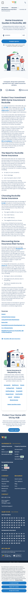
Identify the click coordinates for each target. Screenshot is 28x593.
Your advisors (18, 481)
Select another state (14, 404)
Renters (17, 452)
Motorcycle (6, 452)
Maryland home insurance (9, 9)
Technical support (6, 506)
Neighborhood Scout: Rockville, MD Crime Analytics (12, 331)
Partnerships (5, 481)
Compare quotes (14, 41)
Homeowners (19, 449)
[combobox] (11, 35)
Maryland (14, 7)
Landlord (19, 456)
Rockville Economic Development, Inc (13, 325)
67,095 (6, 107)
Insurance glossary (20, 488)
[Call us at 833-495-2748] (25, 3)
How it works (18, 479)
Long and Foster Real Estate (10, 320)
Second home (19, 459)
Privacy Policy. (19, 580)
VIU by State (5, 7)
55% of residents (6, 141)
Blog (16, 484)
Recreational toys (6, 454)
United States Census (8, 317)
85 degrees (19, 248)
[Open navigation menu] (3, 3)
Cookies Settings (13, 583)
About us (4, 479)
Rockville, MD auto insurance (12, 338)
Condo (17, 454)
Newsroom (4, 488)
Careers (3, 491)
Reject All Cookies (14, 587)
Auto (2, 449)
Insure (3, 314)
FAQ (16, 486)
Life (4, 465)
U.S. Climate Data (7, 328)
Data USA (4, 322)
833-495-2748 (5, 497)
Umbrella (4, 470)
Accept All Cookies (14, 590)
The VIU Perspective (5, 485)
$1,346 (3, 203)
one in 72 (4, 265)
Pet (5, 468)
